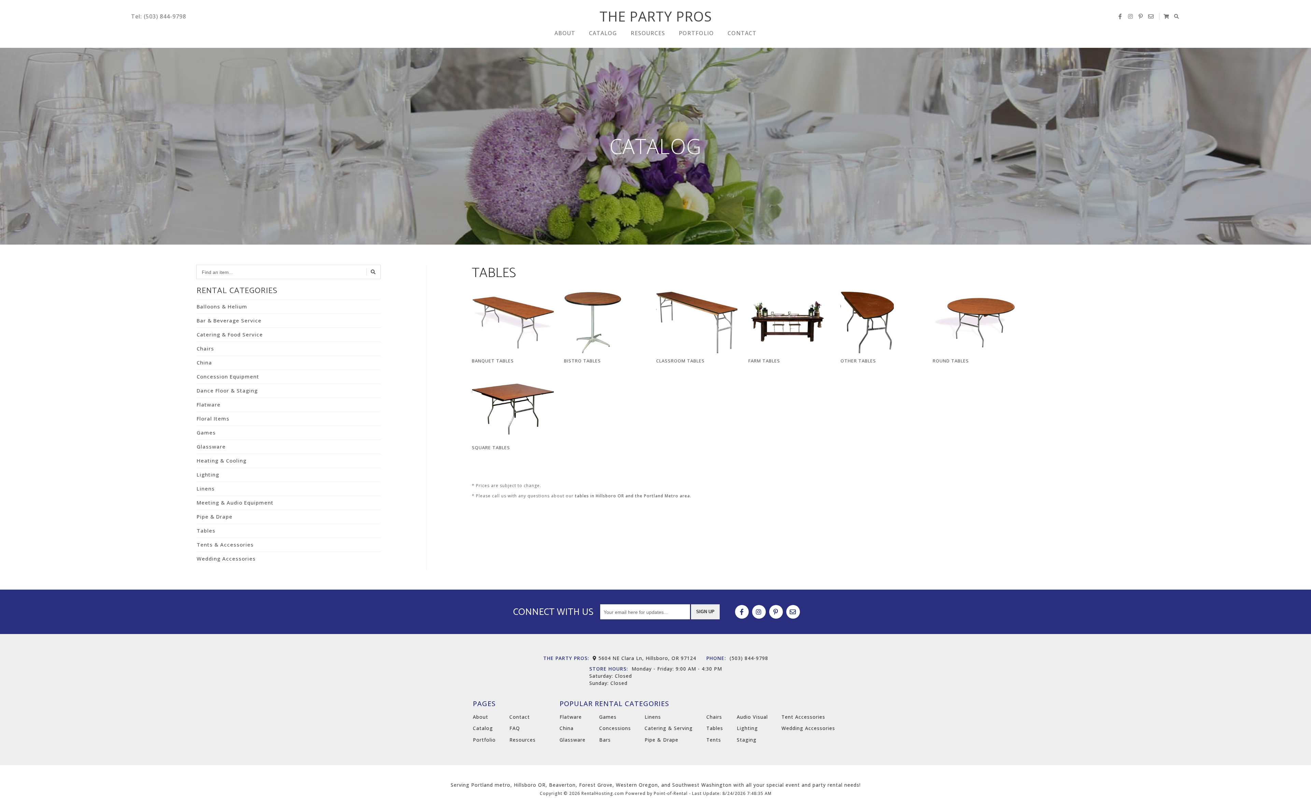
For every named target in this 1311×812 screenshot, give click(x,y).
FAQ (514, 728)
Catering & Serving (669, 728)
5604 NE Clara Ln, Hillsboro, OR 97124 (646, 658)
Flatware (209, 404)
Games (206, 432)
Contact (742, 33)
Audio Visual (752, 717)
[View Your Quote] (1166, 16)
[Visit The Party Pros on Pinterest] (1140, 16)
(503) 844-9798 (737, 658)
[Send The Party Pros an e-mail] (1150, 16)
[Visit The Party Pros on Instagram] (1130, 16)
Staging (747, 740)
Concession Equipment (228, 376)
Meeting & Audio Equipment (235, 502)
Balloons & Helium (222, 306)
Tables (206, 530)
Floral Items (213, 418)
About (564, 33)
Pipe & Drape (214, 516)
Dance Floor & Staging (227, 390)
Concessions (615, 728)
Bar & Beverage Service (229, 320)
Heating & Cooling (221, 460)
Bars (605, 740)
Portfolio (696, 33)
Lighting (208, 474)
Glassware (211, 446)
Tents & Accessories (225, 544)
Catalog (603, 33)
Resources (648, 33)
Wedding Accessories (226, 558)
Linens (206, 488)
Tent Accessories (803, 717)
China (204, 362)
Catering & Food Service (230, 334)
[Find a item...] (373, 272)
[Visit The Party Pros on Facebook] (1120, 16)
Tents (713, 740)
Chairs (205, 348)
